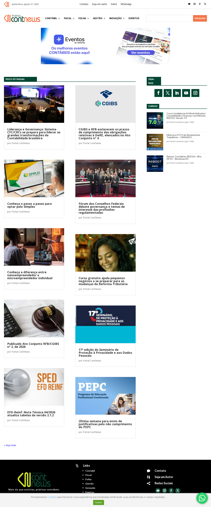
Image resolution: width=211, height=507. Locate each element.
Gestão (97, 18)
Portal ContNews (21, 143)
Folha (82, 18)
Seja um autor (99, 4)
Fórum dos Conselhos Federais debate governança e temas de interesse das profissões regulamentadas (102, 208)
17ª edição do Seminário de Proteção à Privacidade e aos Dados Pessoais (105, 353)
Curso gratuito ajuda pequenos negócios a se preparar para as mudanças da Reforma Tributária (103, 281)
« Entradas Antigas (14, 445)
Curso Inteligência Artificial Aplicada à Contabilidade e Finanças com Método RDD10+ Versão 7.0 (186, 115)
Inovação (115, 18)
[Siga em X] (205, 4)
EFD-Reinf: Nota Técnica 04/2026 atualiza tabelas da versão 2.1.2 (31, 413)
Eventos (134, 18)
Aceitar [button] (98, 502)
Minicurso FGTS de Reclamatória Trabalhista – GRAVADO (183, 136)
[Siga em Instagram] (194, 4)
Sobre (114, 4)
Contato (84, 4)
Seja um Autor (164, 477)
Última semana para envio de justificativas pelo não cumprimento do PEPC (105, 424)
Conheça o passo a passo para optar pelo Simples (29, 205)
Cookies (52, 497)
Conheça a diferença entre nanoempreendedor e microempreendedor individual (29, 275)
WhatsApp (126, 4)
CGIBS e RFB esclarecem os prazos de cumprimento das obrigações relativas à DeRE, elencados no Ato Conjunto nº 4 (104, 133)
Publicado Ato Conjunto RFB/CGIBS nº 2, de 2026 (33, 345)
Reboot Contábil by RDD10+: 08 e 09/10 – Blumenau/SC (183, 157)
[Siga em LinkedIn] (177, 93)
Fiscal (68, 18)
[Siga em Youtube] (189, 4)
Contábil (51, 18)
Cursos (152, 106)
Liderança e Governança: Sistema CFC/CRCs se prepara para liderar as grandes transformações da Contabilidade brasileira (33, 133)
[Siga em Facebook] (200, 4)
